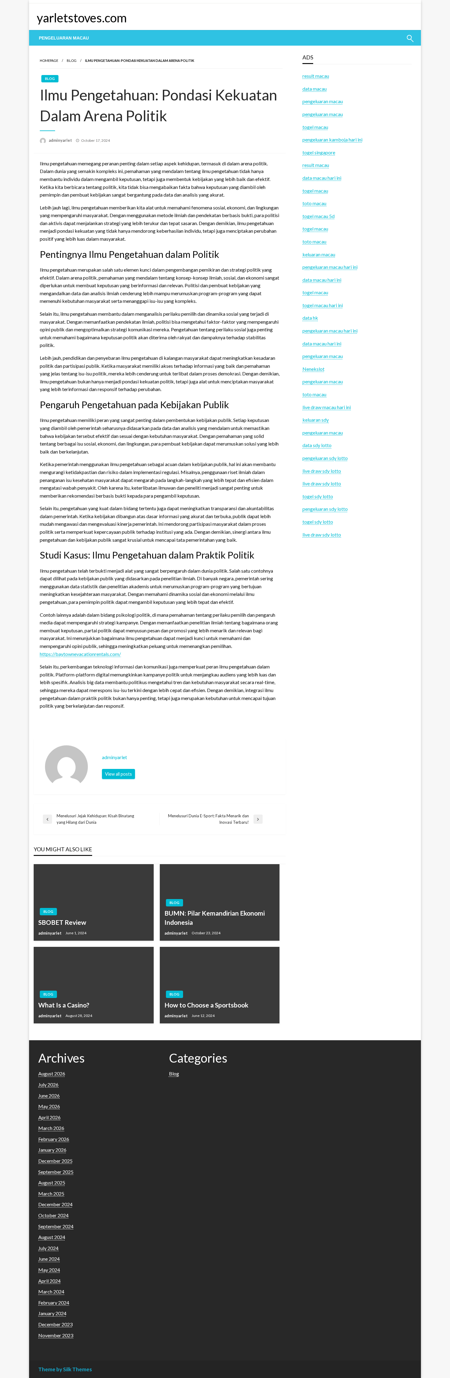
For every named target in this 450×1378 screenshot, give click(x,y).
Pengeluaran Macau (64, 38)
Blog (72, 60)
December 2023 (55, 1324)
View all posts (118, 774)
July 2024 (48, 1248)
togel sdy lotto (317, 522)
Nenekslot (313, 369)
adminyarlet (61, 140)
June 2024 (49, 1259)
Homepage (49, 60)
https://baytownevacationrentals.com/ (80, 654)
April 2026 (49, 1117)
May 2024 (49, 1270)
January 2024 (52, 1313)
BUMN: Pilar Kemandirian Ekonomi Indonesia (214, 917)
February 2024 (53, 1302)
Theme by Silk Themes (65, 1369)
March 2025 (51, 1193)
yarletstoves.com (82, 17)
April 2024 (49, 1281)
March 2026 (51, 1128)
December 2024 (55, 1204)
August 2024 (51, 1237)
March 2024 (51, 1291)
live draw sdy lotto (321, 534)
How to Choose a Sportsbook (206, 1005)
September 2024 (55, 1226)
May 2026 (49, 1106)
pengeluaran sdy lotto (325, 509)
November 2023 (55, 1335)
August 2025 (51, 1182)
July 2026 (48, 1084)
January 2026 (52, 1150)
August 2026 (51, 1073)
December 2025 (55, 1161)
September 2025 (55, 1172)
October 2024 (53, 1215)
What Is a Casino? (63, 1005)
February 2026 (53, 1139)
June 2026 (49, 1095)
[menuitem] (64, 38)
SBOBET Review (62, 922)
